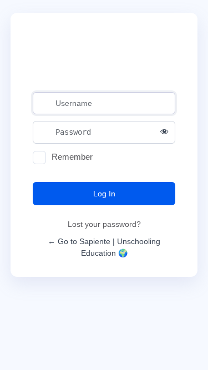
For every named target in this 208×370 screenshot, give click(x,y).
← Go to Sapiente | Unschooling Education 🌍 (104, 247)
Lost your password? (104, 224)
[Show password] (164, 132)
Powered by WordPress (104, 58)
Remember (72, 156)
